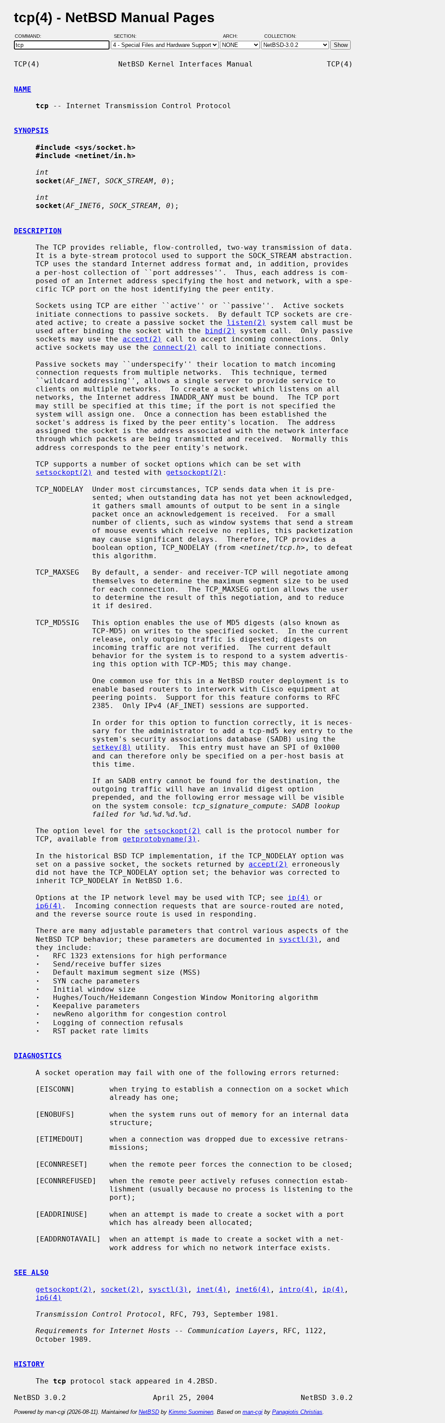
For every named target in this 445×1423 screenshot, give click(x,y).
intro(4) (296, 1289)
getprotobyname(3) (159, 839)
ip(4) (298, 898)
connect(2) (174, 347)
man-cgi (252, 1412)
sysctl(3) (298, 939)
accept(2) (142, 339)
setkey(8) (111, 747)
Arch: (234, 36)
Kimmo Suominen (191, 1412)
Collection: (280, 36)
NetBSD (149, 1412)
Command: (30, 36)
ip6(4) (49, 906)
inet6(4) (253, 1289)
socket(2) (120, 1289)
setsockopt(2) (64, 472)
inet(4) (211, 1289)
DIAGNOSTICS (38, 1056)
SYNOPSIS (31, 130)
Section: (127, 36)
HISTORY (29, 1364)
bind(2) (220, 331)
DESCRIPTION (38, 231)
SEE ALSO (31, 1272)
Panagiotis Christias (297, 1412)
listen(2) (246, 322)
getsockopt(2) (194, 472)
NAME (22, 89)
